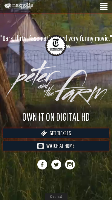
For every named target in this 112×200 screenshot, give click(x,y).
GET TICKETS (59, 133)
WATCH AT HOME (59, 145)
